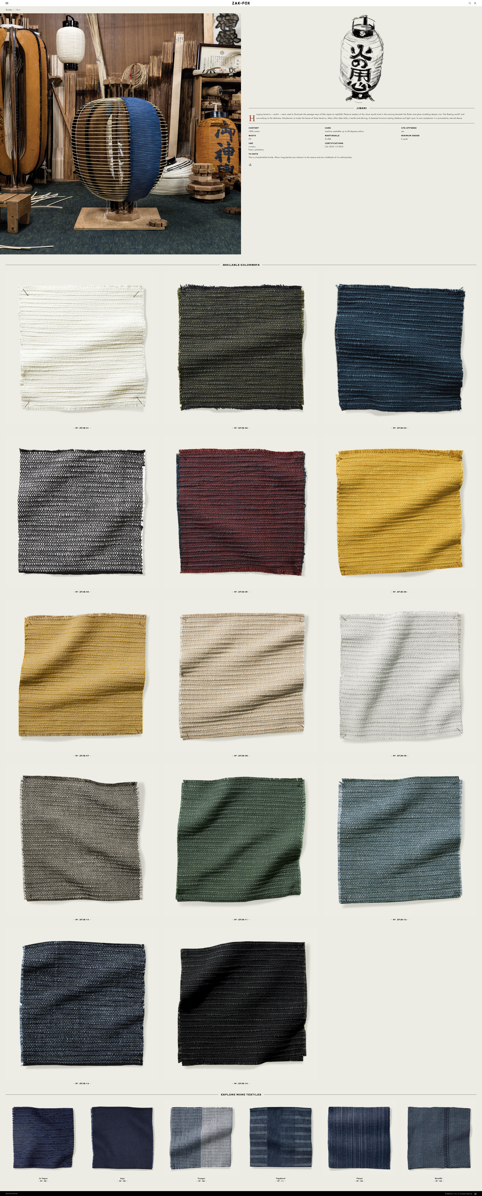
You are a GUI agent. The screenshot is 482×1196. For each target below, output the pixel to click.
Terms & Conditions (12, 1193)
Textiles (9, 10)
